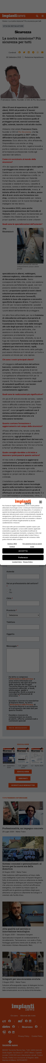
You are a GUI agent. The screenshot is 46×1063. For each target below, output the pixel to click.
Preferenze (23, 557)
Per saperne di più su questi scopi (32, 545)
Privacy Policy (28, 562)
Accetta (23, 551)
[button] (40, 502)
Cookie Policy (17, 562)
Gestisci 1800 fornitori (12, 545)
